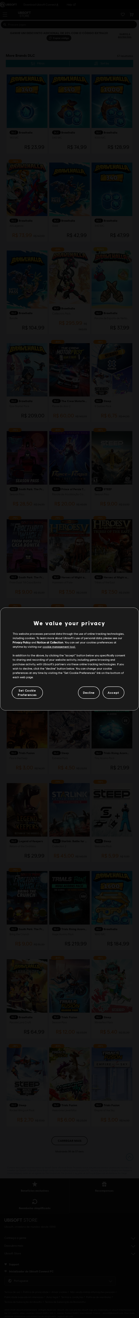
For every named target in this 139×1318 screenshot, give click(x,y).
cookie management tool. (59, 646)
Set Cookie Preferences (27, 692)
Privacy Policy (22, 642)
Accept (113, 692)
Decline (89, 692)
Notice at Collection (50, 642)
